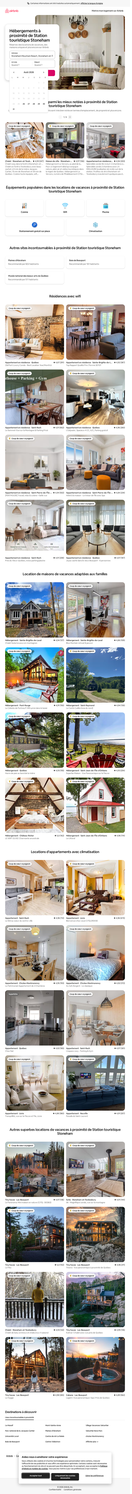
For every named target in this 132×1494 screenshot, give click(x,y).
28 (34, 104)
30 (44, 104)
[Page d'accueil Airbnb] (11, 11)
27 (29, 104)
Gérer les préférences (94, 1475)
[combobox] (32, 55)
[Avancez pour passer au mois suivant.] (43, 72)
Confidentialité (55, 1489)
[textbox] (20, 65)
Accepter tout (36, 1475)
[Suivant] (70, 117)
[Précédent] (60, 117)
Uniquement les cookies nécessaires (65, 1476)
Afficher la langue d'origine (92, 3)
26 (24, 104)
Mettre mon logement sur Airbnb (107, 10)
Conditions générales (72, 1489)
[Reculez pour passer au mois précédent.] (14, 72)
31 (14, 109)
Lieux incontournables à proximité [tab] (19, 1417)
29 (39, 104)
